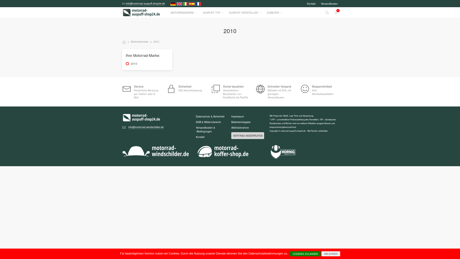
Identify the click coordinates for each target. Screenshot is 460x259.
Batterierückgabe (241, 122)
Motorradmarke (182, 12)
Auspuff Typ (211, 12)
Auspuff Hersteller (243, 12)
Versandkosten (329, 3)
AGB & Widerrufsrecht (208, 122)
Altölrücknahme (240, 127)
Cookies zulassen (305, 254)
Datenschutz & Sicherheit (210, 116)
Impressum (237, 116)
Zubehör (273, 12)
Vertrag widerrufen (248, 135)
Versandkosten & (205, 129)
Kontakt (311, 3)
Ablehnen (330, 254)
